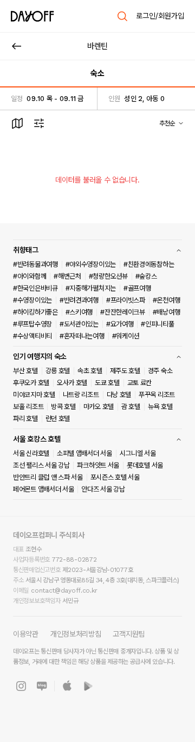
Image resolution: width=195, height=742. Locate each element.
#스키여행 (79, 312)
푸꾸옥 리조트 (157, 395)
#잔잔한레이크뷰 (122, 312)
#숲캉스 (146, 276)
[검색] (122, 16)
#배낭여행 (166, 312)
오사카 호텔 (72, 383)
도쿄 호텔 (107, 383)
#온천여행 (166, 300)
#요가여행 (120, 324)
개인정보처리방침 (75, 634)
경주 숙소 (160, 371)
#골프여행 (137, 288)
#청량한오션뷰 (108, 276)
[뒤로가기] (17, 46)
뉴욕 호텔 (160, 407)
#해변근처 (67, 276)
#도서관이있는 (79, 324)
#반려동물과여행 (35, 264)
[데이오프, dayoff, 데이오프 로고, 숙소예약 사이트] (32, 16)
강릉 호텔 (58, 371)
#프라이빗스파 (125, 300)
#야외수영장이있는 (91, 264)
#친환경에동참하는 (148, 264)
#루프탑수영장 (32, 324)
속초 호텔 (89, 371)
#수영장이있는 (32, 300)
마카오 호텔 (98, 407)
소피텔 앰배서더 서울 (84, 453)
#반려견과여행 (79, 300)
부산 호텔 (25, 371)
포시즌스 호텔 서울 (115, 477)
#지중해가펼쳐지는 (91, 288)
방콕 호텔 (63, 407)
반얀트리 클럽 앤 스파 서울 (48, 477)
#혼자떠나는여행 (82, 336)
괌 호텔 (130, 407)
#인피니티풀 (157, 324)
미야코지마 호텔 (34, 395)
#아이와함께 (29, 276)
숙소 (97, 73)
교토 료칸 (139, 383)
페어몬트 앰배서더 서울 (43, 489)
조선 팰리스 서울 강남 (41, 465)
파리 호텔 (25, 418)
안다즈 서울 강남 (103, 489)
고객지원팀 (129, 634)
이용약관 (25, 634)
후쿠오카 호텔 (31, 383)
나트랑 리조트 (81, 395)
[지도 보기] (17, 123)
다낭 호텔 (119, 395)
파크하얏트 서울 (98, 465)
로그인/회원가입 (160, 15)
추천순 (167, 123)
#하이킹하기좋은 (35, 312)
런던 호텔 (58, 418)
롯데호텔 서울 (145, 465)
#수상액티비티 (32, 336)
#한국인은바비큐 (35, 288)
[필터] (39, 123)
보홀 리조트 (28, 407)
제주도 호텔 (125, 371)
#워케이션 (126, 336)
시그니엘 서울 (138, 453)
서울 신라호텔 (31, 453)
